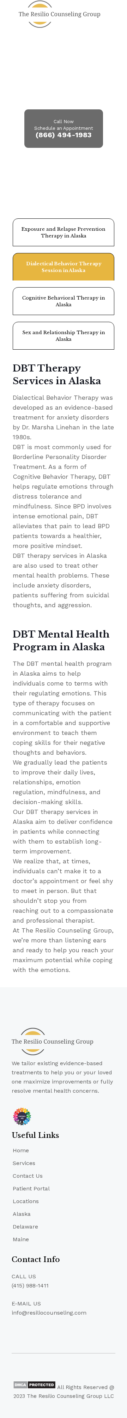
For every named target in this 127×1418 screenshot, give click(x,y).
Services (24, 1163)
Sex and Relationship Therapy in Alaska (63, 336)
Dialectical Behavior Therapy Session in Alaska (63, 267)
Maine (21, 1239)
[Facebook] (54, 1407)
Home (21, 1150)
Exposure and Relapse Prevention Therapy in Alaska (63, 232)
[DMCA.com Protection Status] (34, 1387)
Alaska (22, 1214)
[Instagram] (73, 1407)
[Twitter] (63, 1407)
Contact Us (28, 1175)
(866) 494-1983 (63, 135)
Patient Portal (31, 1188)
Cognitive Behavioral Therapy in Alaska (63, 301)
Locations (26, 1201)
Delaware (25, 1226)
